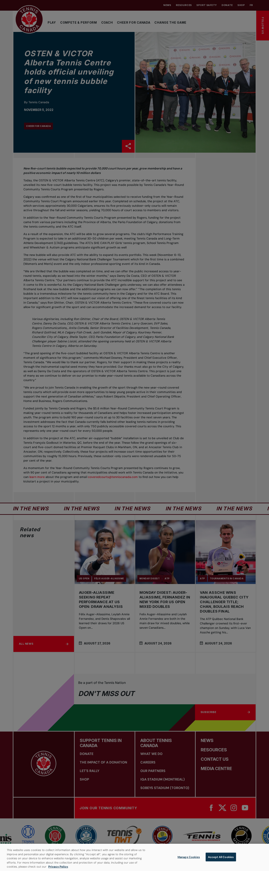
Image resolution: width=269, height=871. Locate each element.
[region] (134, 857)
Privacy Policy (58, 866)
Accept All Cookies (221, 857)
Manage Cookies (189, 857)
